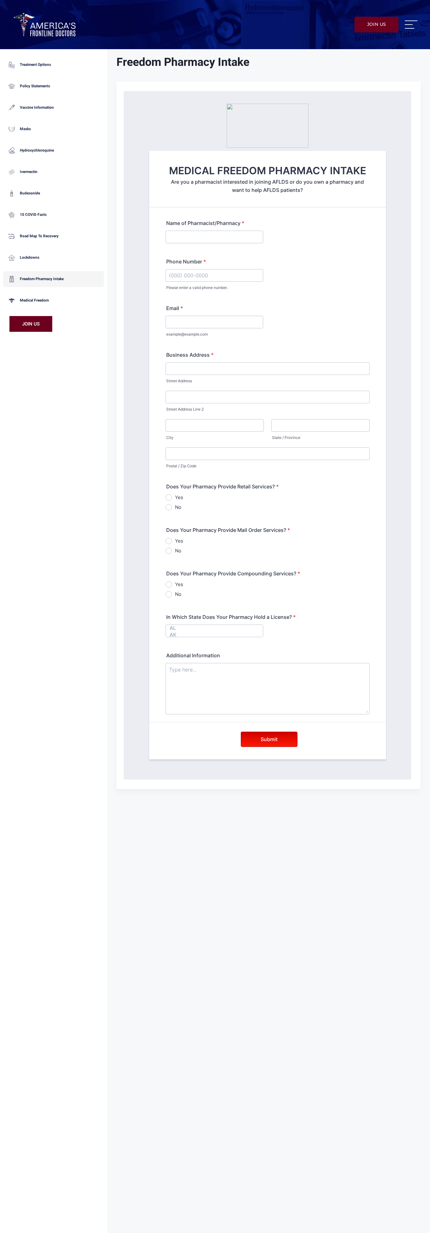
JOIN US (376, 24)
